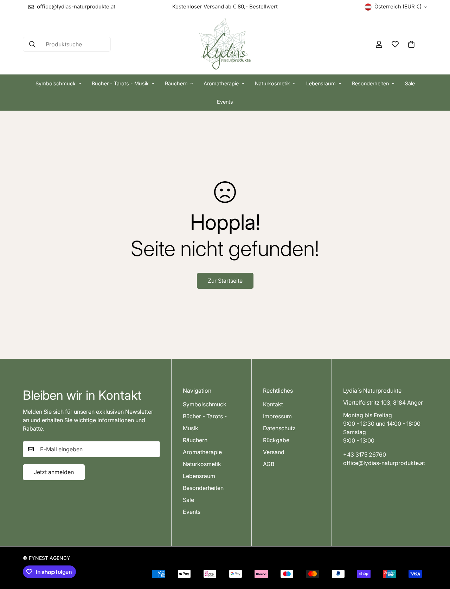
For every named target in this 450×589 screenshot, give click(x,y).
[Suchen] (32, 44)
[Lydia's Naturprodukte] (225, 44)
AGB (268, 464)
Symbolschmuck (56, 83)
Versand (273, 452)
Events (225, 102)
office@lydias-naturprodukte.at (384, 463)
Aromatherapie (221, 83)
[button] (411, 44)
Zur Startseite (225, 280)
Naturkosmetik (272, 83)
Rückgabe (276, 440)
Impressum (277, 416)
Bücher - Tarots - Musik (120, 83)
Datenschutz (279, 428)
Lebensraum (321, 83)
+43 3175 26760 (364, 454)
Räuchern (176, 83)
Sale (410, 83)
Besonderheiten (370, 83)
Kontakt (273, 404)
